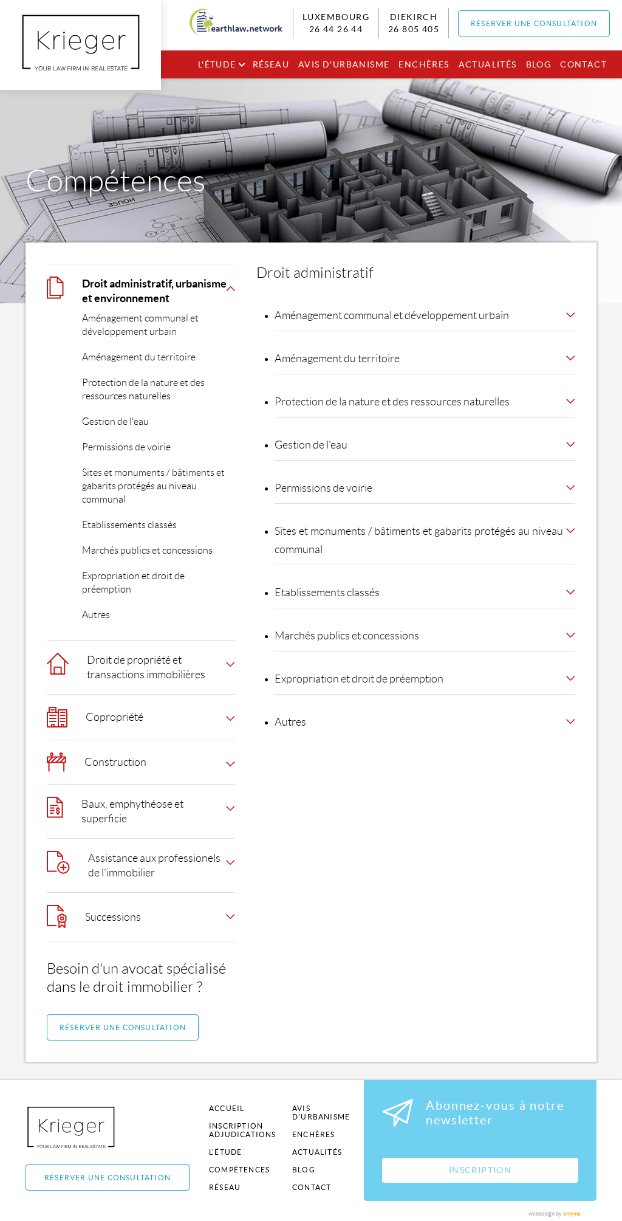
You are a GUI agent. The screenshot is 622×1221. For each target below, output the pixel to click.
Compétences (239, 1170)
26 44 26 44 (336, 29)
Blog (539, 64)
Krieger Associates (85, 1127)
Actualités (488, 64)
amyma (572, 1214)
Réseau (271, 64)
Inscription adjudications (242, 1130)
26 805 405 (413, 29)
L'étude (217, 64)
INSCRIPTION (480, 1170)
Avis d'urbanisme (343, 64)
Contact (583, 64)
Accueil (226, 1108)
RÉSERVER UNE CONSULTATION (534, 23)
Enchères (423, 64)
